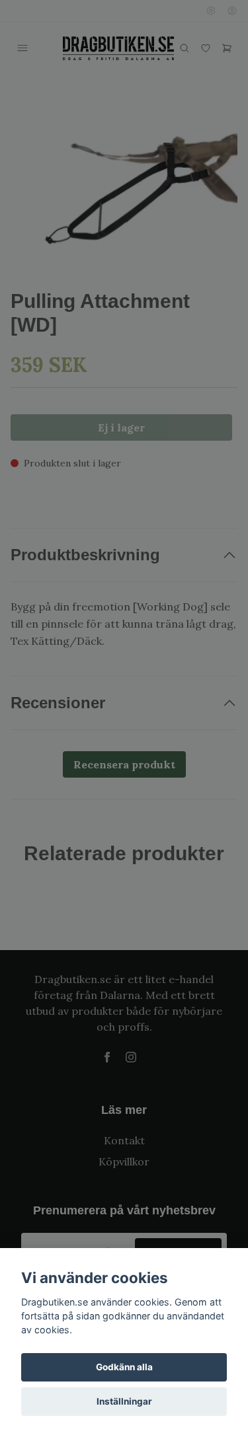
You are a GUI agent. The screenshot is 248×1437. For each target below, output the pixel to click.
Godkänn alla (124, 1367)
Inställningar (124, 1401)
